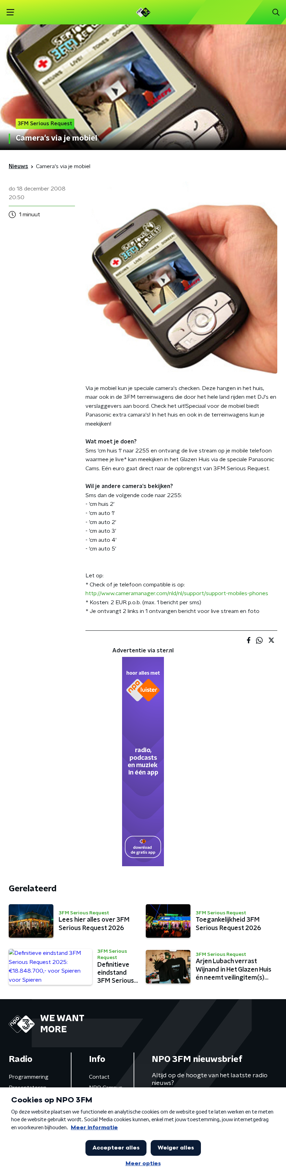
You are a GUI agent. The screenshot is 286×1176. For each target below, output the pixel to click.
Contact (99, 1077)
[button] (10, 12)
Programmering (28, 1077)
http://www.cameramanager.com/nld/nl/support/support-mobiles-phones (176, 593)
